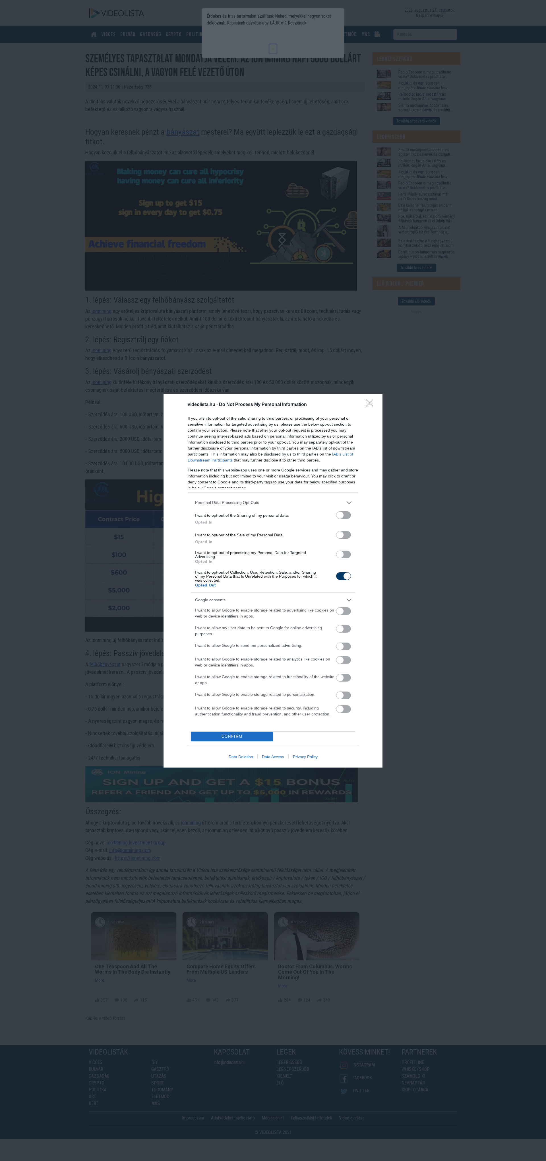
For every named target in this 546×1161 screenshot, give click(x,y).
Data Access (273, 756)
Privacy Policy (305, 756)
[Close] (371, 404)
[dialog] (273, 581)
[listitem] (273, 503)
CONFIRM (232, 736)
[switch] (343, 515)
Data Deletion (241, 756)
